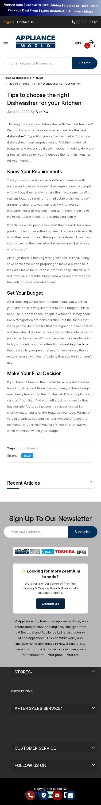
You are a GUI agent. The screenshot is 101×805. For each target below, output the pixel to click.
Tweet (27, 456)
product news (28, 448)
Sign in (79, 42)
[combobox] (38, 63)
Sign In (9, 22)
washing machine (75, 344)
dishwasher (15, 136)
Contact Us (25, 22)
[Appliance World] (36, 41)
